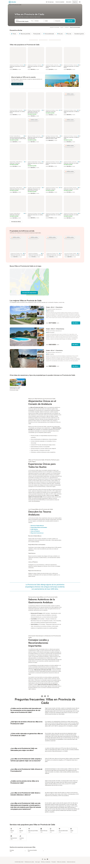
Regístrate (75, 1)
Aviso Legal (37, 861)
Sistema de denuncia (71, 861)
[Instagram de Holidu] (42, 859)
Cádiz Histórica (34, 529)
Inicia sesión (68, 1)
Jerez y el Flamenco (35, 531)
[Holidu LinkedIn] (45, 859)
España (61, 27)
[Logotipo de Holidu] (15, 2)
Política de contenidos (61, 861)
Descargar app (51, 1)
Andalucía (67, 27)
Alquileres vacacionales (54, 27)
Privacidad (53, 861)
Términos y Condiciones (45, 861)
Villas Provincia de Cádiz (75, 27)
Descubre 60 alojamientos (29, 292)
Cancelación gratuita (79, 33)
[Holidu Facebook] (47, 859)
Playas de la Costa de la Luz (37, 533)
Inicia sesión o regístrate (17, 83)
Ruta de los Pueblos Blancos (37, 525)
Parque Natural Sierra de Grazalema (39, 527)
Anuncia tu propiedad (60, 1)
